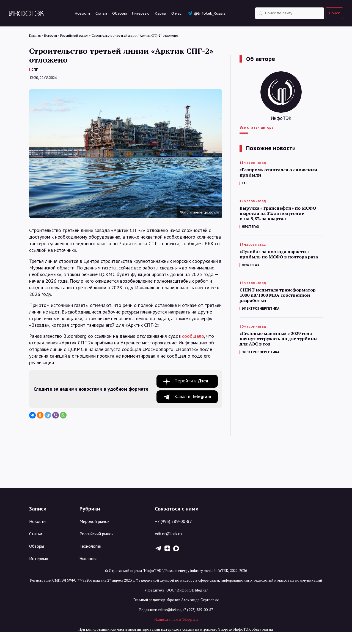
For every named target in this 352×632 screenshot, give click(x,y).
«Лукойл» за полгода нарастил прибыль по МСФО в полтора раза (279, 254)
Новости (82, 13)
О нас (176, 13)
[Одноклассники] (40, 415)
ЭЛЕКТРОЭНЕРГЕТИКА (260, 308)
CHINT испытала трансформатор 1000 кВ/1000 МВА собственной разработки (278, 295)
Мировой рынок (94, 521)
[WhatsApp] (63, 415)
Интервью (141, 13)
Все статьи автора (257, 127)
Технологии (90, 546)
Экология (88, 558)
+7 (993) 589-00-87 (173, 521)
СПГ (34, 69)
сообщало (193, 336)
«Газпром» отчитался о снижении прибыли (278, 172)
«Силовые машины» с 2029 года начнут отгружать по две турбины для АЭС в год (279, 339)
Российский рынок (96, 533)
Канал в (192, 396)
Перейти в (191, 381)
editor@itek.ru (168, 533)
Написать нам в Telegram (176, 619)
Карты (160, 13)
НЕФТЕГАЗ (250, 227)
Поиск (334, 13)
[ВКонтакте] (32, 415)
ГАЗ (245, 183)
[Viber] (55, 415)
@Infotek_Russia (210, 13)
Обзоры (119, 13)
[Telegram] (48, 415)
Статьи (101, 13)
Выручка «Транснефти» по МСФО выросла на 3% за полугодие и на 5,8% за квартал (278, 213)
